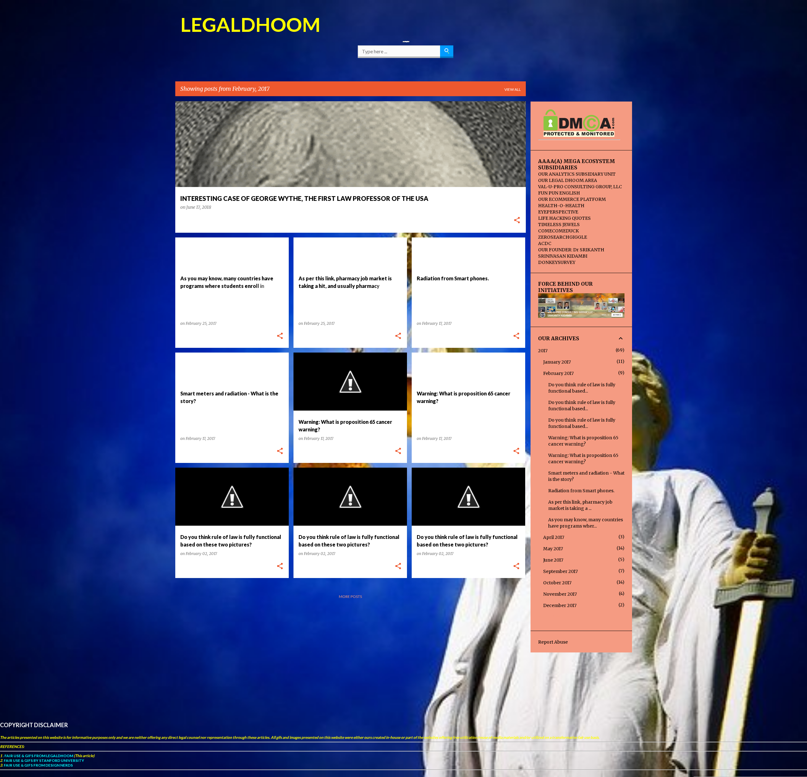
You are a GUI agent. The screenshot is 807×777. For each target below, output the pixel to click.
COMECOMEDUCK (558, 231)
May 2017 (553, 549)
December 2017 (560, 605)
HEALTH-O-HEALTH (561, 205)
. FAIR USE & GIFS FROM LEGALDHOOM (37, 755)
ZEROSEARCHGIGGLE (562, 237)
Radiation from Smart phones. (581, 491)
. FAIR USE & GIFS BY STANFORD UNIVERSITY (43, 760)
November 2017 (560, 594)
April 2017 (553, 537)
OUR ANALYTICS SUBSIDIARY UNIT (577, 174)
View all (512, 89)
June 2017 (553, 560)
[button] (517, 220)
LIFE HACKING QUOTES (564, 218)
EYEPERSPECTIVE (558, 212)
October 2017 (557, 583)
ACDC (544, 243)
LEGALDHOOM (250, 24)
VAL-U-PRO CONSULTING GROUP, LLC (580, 187)
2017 (543, 350)
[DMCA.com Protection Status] (578, 134)
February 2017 (558, 373)
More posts (350, 596)
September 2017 (560, 571)
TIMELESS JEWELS (559, 224)
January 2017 (557, 362)
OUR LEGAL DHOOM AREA (567, 180)
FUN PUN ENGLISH (559, 193)
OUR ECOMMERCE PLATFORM (572, 199)
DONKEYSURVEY (556, 262)
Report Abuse (553, 642)
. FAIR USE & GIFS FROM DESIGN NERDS (37, 765)
